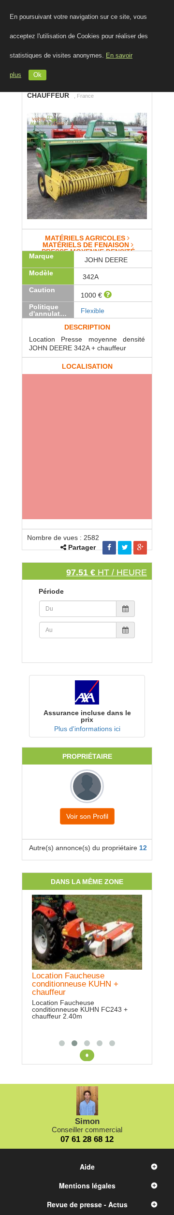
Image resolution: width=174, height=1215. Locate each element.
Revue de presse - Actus (87, 1204)
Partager (82, 547)
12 (143, 848)
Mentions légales (87, 1185)
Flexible (92, 311)
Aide (87, 1166)
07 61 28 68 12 (87, 1139)
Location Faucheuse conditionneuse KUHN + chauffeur (75, 984)
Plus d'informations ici (87, 729)
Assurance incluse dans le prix (87, 716)
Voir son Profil (87, 816)
